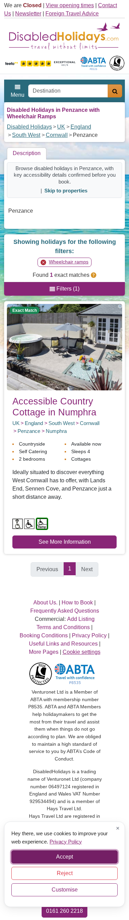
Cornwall (57, 135)
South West (26, 135)
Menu (17, 95)
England (81, 127)
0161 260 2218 (64, 911)
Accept (64, 857)
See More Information (65, 542)
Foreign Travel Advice (72, 13)
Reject (65, 873)
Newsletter (28, 13)
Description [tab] (27, 153)
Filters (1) (67, 289)
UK (61, 127)
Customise (65, 890)
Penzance (29, 431)
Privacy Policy (66, 841)
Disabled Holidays (29, 127)
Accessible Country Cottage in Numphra (54, 407)
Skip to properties (65, 190)
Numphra (56, 431)
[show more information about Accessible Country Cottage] (64, 347)
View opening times (70, 5)
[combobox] (68, 90)
